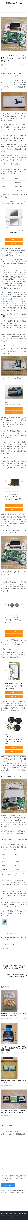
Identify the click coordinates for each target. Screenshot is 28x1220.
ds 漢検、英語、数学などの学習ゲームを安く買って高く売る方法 (13, 1111)
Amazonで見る (14, 239)
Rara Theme (18, 1215)
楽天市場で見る (14, 243)
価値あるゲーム (14, 2)
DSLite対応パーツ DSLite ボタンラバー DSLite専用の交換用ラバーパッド (14, 622)
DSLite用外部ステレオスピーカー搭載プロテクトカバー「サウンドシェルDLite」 (13, 686)
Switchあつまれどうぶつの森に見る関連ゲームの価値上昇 (13, 1014)
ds (14, 65)
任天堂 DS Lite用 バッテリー (13, 405)
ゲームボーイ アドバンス (19, 1052)
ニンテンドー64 (23, 1018)
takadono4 (9, 65)
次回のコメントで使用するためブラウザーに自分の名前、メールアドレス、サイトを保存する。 (14, 1178)
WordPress (14, 1216)
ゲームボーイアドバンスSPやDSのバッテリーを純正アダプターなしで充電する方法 (13, 1048)
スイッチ (15, 1018)
